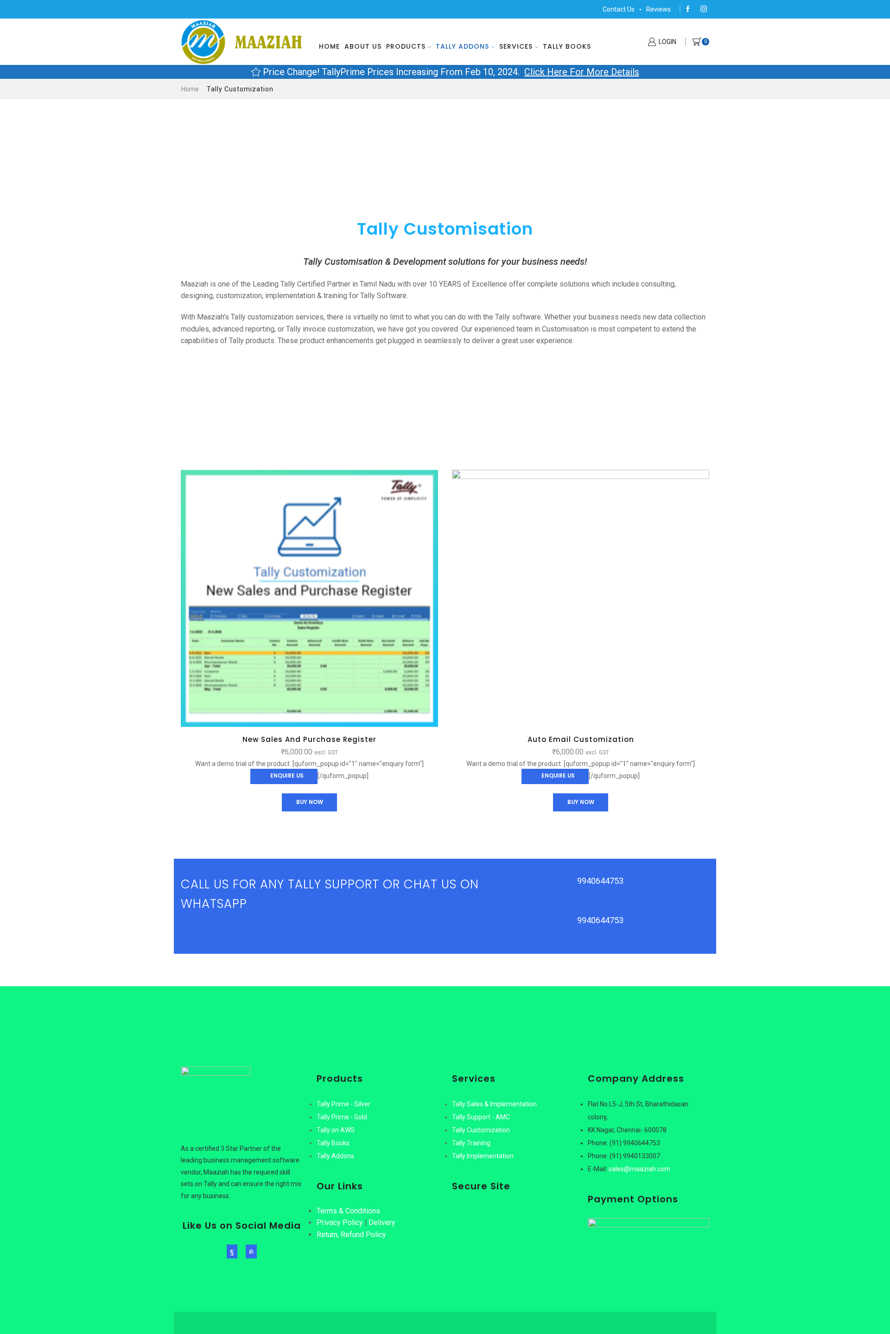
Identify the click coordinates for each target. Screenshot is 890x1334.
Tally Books (567, 46)
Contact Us (619, 9)
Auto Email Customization (581, 739)
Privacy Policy (340, 1222)
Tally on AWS (336, 1130)
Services (516, 46)
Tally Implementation (483, 1156)
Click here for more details (581, 71)
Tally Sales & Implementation (494, 1104)
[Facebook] (688, 9)
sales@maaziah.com (639, 1169)
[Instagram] (703, 9)
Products (406, 46)
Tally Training (471, 1143)
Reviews (658, 9)
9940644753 (600, 881)
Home (329, 46)
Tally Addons (462, 46)
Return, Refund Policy (351, 1234)
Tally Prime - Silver (343, 1104)
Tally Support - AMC (481, 1117)
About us (362, 46)
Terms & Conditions (348, 1210)
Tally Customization (481, 1130)
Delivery (382, 1222)
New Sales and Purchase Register (309, 739)
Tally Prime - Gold (342, 1117)
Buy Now (309, 802)
